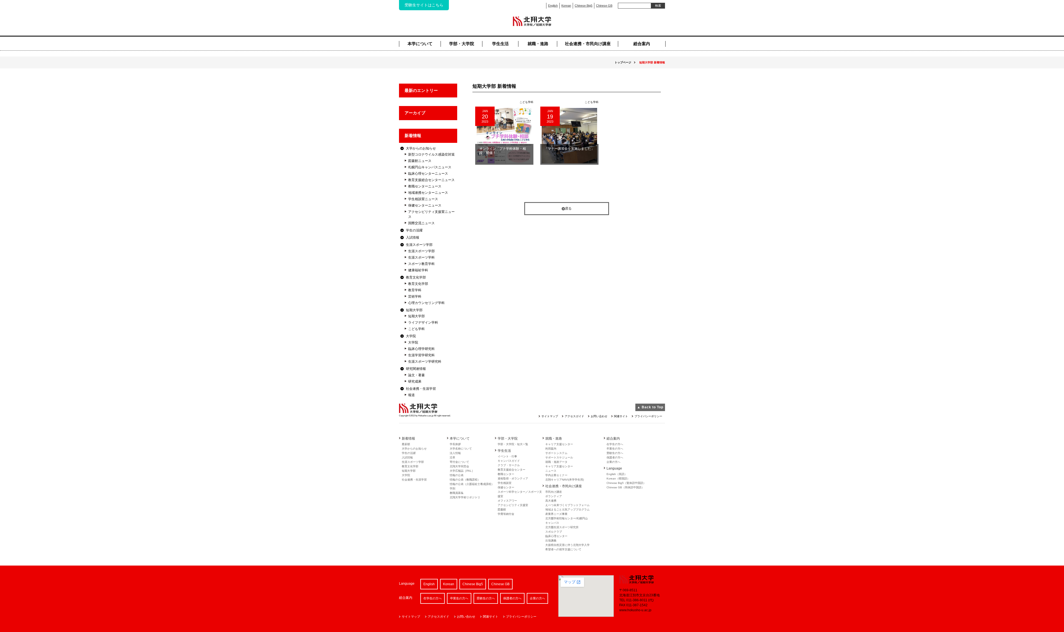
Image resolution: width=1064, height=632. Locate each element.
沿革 (452, 457)
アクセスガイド (574, 416)
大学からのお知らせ (421, 148)
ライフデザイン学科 (423, 322)
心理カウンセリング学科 (426, 303)
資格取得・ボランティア (513, 478)
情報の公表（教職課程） (465, 479)
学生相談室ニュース (423, 199)
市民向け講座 (553, 491)
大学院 (411, 336)
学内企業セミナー (556, 475)
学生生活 (500, 43)
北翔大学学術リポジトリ (465, 497)
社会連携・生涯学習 (421, 389)
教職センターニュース (424, 186)
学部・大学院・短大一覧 (513, 444)
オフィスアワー (507, 500)
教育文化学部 (416, 277)
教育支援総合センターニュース (431, 180)
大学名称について (461, 448)
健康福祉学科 (418, 270)
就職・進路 (538, 43)
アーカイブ (415, 112)
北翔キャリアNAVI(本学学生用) (564, 479)
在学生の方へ (615, 444)
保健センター (506, 487)
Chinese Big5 (583, 5)
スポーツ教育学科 (421, 264)
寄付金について (459, 461)
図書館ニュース (419, 161)
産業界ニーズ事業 (556, 513)
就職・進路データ (556, 461)
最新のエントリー (421, 90)
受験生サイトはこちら (424, 5)
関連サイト (621, 416)
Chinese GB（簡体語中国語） (625, 487)
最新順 (406, 444)
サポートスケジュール (559, 457)
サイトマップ (549, 416)
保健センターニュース (424, 205)
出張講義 (550, 540)
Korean (566, 5)
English (553, 5)
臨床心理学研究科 (421, 349)
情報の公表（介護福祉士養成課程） (472, 484)
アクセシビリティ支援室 (513, 505)
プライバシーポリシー (648, 416)
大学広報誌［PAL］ (462, 470)
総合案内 (641, 43)
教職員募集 (457, 492)
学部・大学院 (461, 43)
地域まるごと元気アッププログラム (567, 509)
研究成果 (414, 381)
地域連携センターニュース (428, 193)
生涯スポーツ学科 (421, 257)
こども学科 (416, 329)
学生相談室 (504, 482)
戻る (568, 208)
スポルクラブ (553, 531)
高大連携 (550, 500)
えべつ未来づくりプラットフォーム (567, 505)
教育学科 (414, 290)
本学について (420, 43)
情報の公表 (457, 475)
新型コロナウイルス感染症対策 (431, 154)
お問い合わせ (599, 416)
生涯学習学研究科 (421, 355)
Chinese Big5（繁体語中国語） (626, 482)
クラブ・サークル (509, 465)
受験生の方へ (615, 453)
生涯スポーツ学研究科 (424, 361)
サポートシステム (556, 453)
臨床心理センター (556, 536)
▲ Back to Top (650, 407)
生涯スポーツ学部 (419, 245)
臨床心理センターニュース (428, 174)
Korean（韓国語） (618, 478)
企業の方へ (613, 461)
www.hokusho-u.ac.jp (635, 610)
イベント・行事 (507, 456)
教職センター (506, 474)
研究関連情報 (416, 369)
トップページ (623, 62)
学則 (452, 488)
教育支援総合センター (511, 469)
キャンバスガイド (509, 460)
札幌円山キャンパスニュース (429, 167)
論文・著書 (416, 375)
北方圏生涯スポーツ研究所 (562, 527)
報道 (411, 395)
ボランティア (553, 496)
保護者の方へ (615, 457)
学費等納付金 (506, 513)
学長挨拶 (455, 444)
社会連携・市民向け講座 (588, 43)
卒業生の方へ (615, 448)
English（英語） (617, 474)
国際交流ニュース (421, 223)
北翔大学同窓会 (459, 466)
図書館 (502, 509)
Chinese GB (604, 5)
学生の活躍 (414, 230)
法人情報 (455, 453)
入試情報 (412, 237)
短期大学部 (414, 310)
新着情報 (413, 135)
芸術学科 (414, 296)
